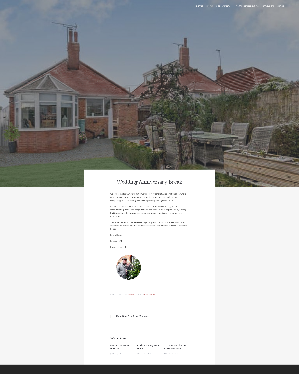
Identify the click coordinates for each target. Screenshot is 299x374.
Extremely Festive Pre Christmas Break (175, 347)
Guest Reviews (150, 294)
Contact (280, 6)
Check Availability (223, 6)
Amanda (131, 294)
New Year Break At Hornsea (119, 347)
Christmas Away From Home (148, 347)
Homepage (199, 6)
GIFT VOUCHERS (268, 6)
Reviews (209, 6)
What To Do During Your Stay (247, 6)
